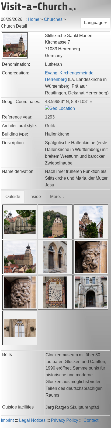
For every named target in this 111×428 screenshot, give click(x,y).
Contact (91, 420)
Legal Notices (32, 420)
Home (33, 19)
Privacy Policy (64, 420)
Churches (53, 19)
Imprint (7, 420)
